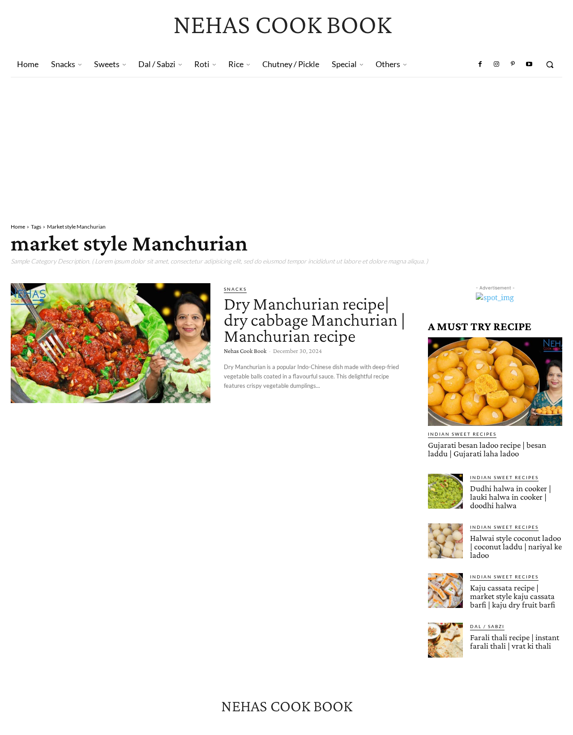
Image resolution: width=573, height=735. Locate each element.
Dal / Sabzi (487, 626)
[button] (549, 64)
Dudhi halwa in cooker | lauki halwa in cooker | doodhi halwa (510, 497)
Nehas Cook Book (245, 350)
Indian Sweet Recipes (462, 434)
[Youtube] (529, 64)
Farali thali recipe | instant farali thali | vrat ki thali (514, 641)
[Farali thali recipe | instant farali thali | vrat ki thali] (445, 640)
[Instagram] (496, 64)
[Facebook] (480, 64)
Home (18, 226)
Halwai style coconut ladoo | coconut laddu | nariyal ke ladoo (516, 546)
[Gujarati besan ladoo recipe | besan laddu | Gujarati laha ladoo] (495, 381)
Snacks (235, 289)
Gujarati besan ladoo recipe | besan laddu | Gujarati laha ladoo (487, 449)
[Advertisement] (286, 144)
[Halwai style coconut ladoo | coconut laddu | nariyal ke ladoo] (445, 540)
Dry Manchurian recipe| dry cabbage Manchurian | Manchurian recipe (315, 319)
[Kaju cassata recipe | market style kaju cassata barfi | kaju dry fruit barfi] (445, 590)
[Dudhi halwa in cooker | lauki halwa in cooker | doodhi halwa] (445, 491)
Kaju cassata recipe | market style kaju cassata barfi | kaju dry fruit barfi (512, 596)
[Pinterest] (513, 64)
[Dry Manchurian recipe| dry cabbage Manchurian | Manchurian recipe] (110, 343)
